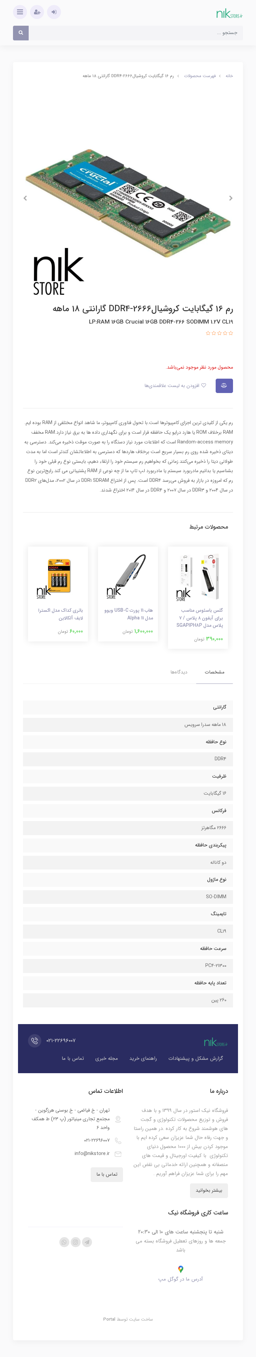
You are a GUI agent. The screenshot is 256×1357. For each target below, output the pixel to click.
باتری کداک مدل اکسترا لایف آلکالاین (60, 614)
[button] (230, 334)
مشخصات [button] (214, 672)
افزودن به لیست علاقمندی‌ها (172, 386)
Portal (109, 1319)
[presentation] (231, 198)
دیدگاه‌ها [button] (178, 672)
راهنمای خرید (143, 1058)
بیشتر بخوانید (209, 1190)
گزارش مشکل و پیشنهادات (195, 1058)
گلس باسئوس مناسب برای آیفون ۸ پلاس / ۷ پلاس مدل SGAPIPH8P (199, 618)
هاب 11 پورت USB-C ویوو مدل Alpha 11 (128, 614)
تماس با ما (73, 1058)
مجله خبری (106, 1058)
